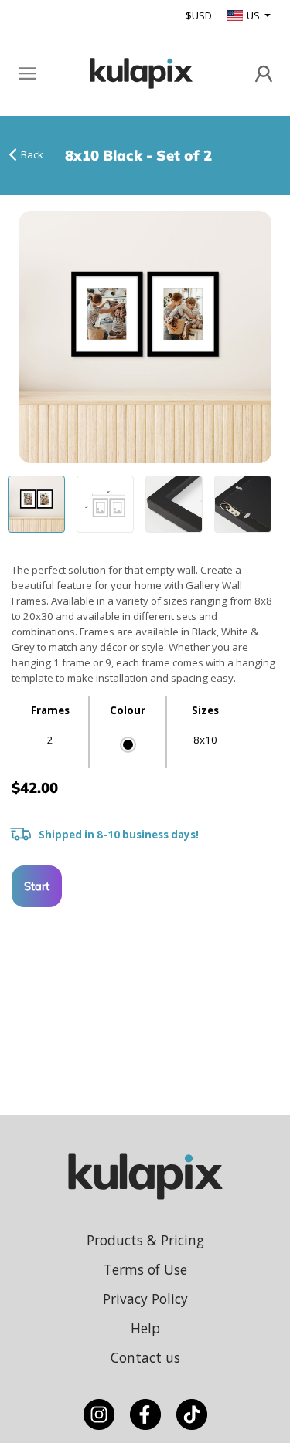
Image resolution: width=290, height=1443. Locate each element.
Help (145, 1328)
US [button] (254, 15)
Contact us (145, 1357)
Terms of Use (145, 1269)
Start (36, 886)
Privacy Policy (145, 1298)
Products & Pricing (145, 1240)
